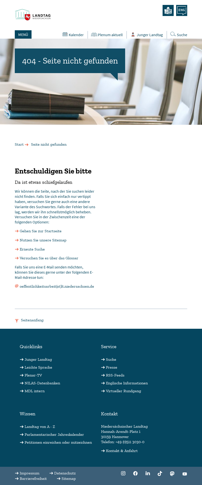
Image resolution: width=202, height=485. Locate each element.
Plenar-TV (33, 375)
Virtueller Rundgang (123, 391)
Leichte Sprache (38, 367)
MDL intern (35, 391)
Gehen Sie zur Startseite (41, 231)
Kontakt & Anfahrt (122, 450)
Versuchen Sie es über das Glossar (49, 258)
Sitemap (69, 478)
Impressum (29, 473)
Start (19, 144)
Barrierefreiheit (33, 478)
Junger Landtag (150, 34)
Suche (182, 34)
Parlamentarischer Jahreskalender (54, 434)
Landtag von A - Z (40, 426)
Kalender (76, 34)
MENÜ (23, 34)
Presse (111, 367)
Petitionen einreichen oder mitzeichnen (58, 442)
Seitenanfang (32, 320)
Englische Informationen (127, 383)
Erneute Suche (32, 249)
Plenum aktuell (110, 34)
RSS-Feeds (115, 375)
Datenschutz (65, 473)
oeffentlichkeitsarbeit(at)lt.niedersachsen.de (57, 286)
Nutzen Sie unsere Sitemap (43, 240)
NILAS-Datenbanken (42, 383)
